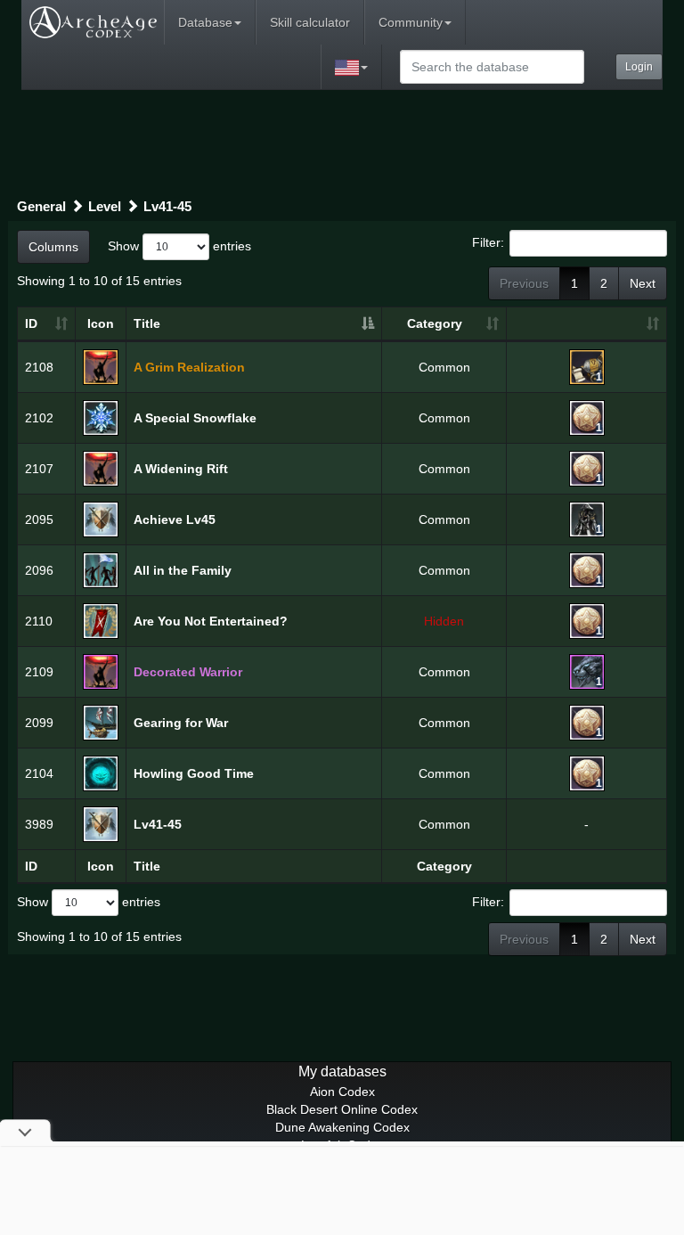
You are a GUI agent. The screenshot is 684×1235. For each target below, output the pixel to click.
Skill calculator (310, 22)
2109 (39, 672)
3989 (39, 824)
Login (639, 67)
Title (147, 323)
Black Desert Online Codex (342, 1109)
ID (31, 323)
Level (104, 206)
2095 (39, 519)
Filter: (488, 241)
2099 (39, 723)
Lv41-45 (167, 206)
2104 (39, 773)
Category (434, 323)
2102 (39, 418)
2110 (39, 621)
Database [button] (205, 22)
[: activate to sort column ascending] (586, 324)
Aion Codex (342, 1091)
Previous (524, 283)
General (41, 206)
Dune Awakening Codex (342, 1127)
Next (643, 283)
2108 (39, 367)
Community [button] (411, 22)
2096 (39, 570)
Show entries (179, 245)
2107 (39, 469)
